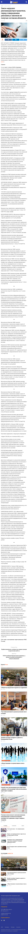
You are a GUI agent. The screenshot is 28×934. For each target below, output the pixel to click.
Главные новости (6, 709)
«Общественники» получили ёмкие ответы (12, 763)
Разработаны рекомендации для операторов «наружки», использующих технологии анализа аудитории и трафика (14, 789)
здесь (2, 61)
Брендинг (4, 684)
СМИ (2, 927)
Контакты (18, 927)
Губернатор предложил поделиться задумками (14, 687)
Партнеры (7, 927)
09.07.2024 (3, 20)
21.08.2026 (3, 689)
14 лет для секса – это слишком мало (15, 828)
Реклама (12, 927)
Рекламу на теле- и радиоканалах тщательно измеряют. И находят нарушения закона (14, 841)
